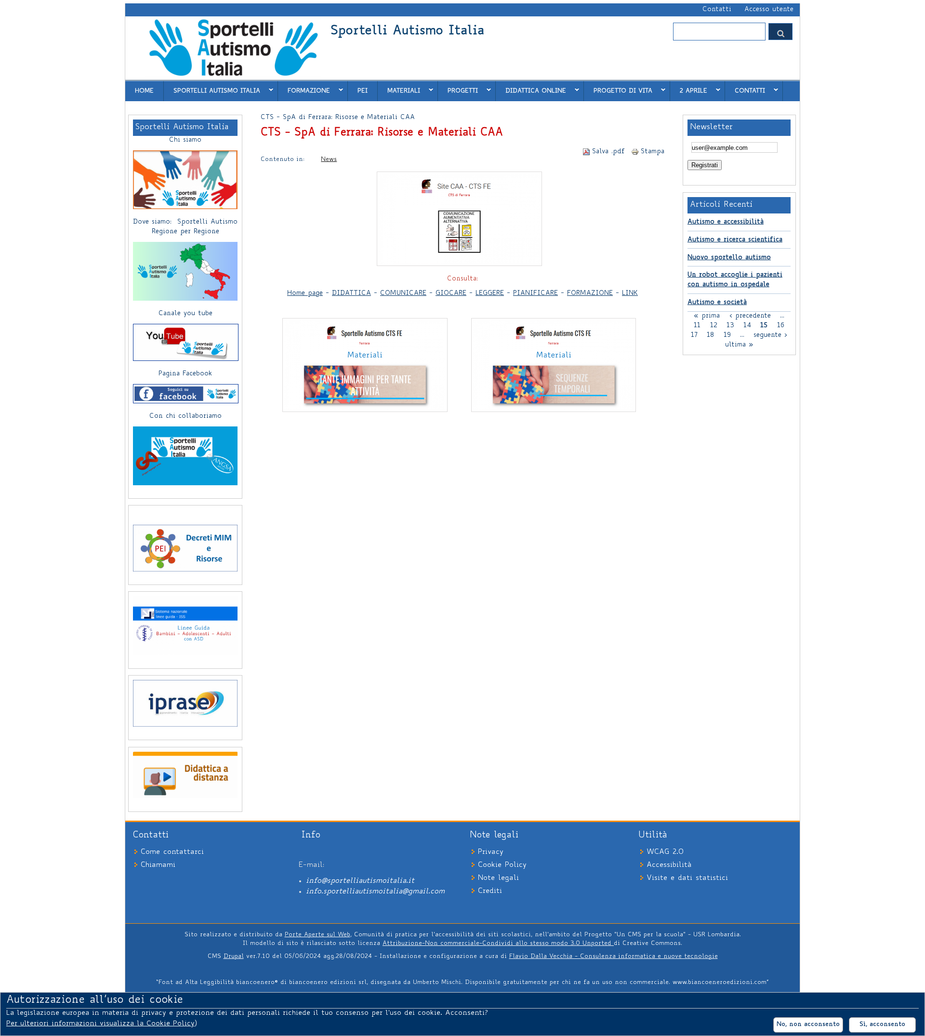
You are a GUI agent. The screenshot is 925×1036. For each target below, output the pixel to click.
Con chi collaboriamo (185, 416)
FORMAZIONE (590, 293)
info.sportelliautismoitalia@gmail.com (375, 891)
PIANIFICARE (535, 293)
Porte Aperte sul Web (317, 935)
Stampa (652, 151)
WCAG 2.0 (665, 852)
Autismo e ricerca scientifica (734, 240)
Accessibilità (669, 865)
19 (727, 335)
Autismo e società (717, 302)
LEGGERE (490, 293)
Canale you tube (185, 313)
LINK (630, 293)
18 (710, 335)
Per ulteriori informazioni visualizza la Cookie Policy (100, 1024)
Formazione (304, 90)
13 (730, 325)
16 (780, 325)
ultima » (739, 345)
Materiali (399, 90)
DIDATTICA (351, 293)
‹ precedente (750, 316)
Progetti (458, 90)
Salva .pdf (608, 151)
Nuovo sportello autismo (729, 257)
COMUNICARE (403, 293)
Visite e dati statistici (687, 878)
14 (747, 325)
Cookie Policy (502, 865)
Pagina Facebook (185, 374)
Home (144, 91)
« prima (707, 316)
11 (697, 325)
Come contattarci (172, 852)
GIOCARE (451, 293)
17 (694, 335)
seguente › (770, 335)
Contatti (716, 9)
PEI (362, 91)
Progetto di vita (618, 90)
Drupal (234, 956)
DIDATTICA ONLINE (531, 90)
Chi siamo (185, 140)
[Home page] (233, 75)
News (329, 159)
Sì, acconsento (882, 1024)
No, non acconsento (808, 1024)
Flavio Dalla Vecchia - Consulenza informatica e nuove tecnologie (613, 956)
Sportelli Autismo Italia (407, 32)
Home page (305, 293)
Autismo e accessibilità (725, 222)
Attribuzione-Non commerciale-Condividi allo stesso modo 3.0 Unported (498, 943)
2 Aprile (688, 90)
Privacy (490, 852)
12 (713, 325)
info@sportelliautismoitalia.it (360, 881)
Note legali (498, 878)
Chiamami (158, 865)
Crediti (490, 891)
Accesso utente (768, 9)
